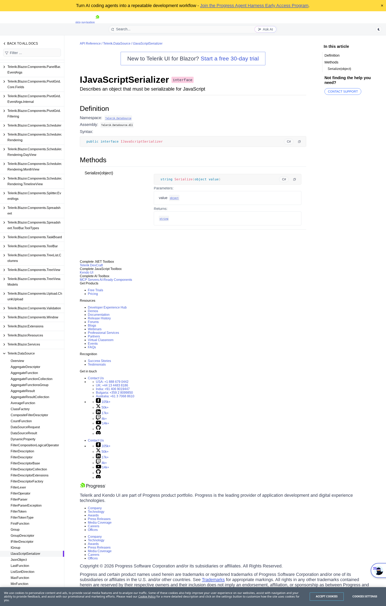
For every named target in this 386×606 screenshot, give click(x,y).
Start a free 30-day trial (230, 58)
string (164, 218)
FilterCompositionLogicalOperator (35, 445)
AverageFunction (23, 403)
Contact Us (96, 378)
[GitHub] (98, 429)
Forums (93, 322)
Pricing (93, 293)
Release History (99, 318)
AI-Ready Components (116, 279)
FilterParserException (26, 505)
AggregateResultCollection (30, 397)
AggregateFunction (24, 373)
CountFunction (21, 421)
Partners (94, 336)
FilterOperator (20, 493)
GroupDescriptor (22, 535)
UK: (112, 385)
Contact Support (343, 91)
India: (113, 389)
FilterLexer (18, 487)
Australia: (115, 396)
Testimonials (97, 364)
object (174, 197)
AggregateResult (23, 391)
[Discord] (98, 433)
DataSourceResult (24, 433)
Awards (93, 515)
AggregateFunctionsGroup (29, 385)
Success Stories (99, 361)
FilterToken (19, 511)
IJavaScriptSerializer (25, 553)
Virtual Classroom (100, 340)
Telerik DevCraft (91, 265)
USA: (112, 381)
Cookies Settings (364, 596)
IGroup (15, 547)
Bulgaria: (114, 392)
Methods (93, 160)
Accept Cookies (327, 596)
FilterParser (19, 499)
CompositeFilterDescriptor (29, 415)
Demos (93, 311)
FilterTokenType (22, 517)
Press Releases (99, 519)
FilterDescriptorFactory (27, 481)
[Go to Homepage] (97, 22)
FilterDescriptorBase (25, 463)
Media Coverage (100, 522)
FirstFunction (20, 523)
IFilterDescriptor (22, 541)
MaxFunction (20, 577)
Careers (93, 526)
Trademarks (213, 579)
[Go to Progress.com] (93, 487)
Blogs (92, 325)
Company (95, 508)
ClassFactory (20, 409)
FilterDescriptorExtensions (29, 475)
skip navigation (85, 22)
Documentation (99, 314)
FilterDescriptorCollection (29, 469)
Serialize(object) (99, 173)
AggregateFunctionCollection (31, 379)
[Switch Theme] (379, 29)
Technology (96, 511)
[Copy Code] (299, 142)
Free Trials (95, 290)
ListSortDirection (22, 571)
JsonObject (19, 559)
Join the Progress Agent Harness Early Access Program (254, 5)
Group (15, 529)
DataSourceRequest (25, 427)
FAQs (92, 347)
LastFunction (20, 565)
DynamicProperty (23, 439)
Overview (17, 361)
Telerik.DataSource (116, 43)
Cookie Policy (147, 596)
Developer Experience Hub (107, 307)
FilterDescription (22, 451)
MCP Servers (89, 279)
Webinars (95, 329)
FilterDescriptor (22, 457)
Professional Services (103, 332)
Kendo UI (86, 272)
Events (93, 343)
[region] (193, 596)
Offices (93, 529)
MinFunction (19, 584)
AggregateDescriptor (25, 367)
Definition (94, 108)
